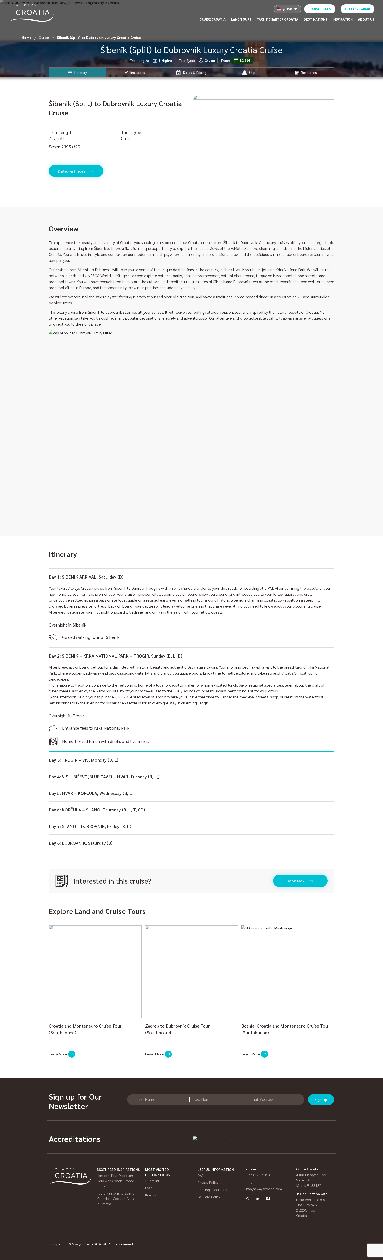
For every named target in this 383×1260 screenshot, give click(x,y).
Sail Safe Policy (208, 1196)
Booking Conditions (212, 1189)
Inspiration (343, 19)
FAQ (200, 1175)
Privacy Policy (207, 1182)
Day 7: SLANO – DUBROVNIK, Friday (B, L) (90, 826)
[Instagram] (247, 1198)
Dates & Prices (72, 170)
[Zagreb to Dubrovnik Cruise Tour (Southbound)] (191, 971)
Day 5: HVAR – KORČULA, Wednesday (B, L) (91, 793)
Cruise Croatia (212, 19)
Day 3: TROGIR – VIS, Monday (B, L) (83, 760)
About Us (366, 19)
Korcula (151, 1195)
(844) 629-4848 (357, 9)
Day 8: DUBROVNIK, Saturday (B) (81, 843)
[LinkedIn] (257, 1198)
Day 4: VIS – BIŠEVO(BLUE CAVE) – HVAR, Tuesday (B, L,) (104, 776)
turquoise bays (268, 275)
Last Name (202, 1099)
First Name (145, 1099)
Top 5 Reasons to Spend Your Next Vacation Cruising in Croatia (118, 1198)
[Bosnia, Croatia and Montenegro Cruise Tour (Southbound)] (287, 971)
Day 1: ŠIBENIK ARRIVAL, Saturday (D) (86, 577)
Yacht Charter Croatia (277, 19)
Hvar (148, 1187)
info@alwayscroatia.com (264, 1188)
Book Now (296, 880)
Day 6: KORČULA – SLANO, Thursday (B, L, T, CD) (97, 810)
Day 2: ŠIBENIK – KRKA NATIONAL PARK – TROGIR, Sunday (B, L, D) (115, 656)
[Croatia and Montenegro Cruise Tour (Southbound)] (95, 971)
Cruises (44, 37)
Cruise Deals (320, 9)
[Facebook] (268, 1198)
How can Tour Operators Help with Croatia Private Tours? (115, 1180)
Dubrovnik (152, 1180)
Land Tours (241, 19)
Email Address (261, 1099)
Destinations (315, 19)
